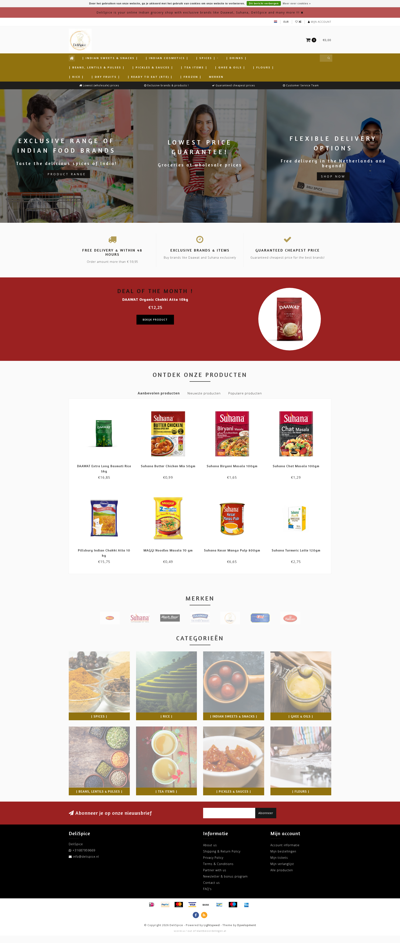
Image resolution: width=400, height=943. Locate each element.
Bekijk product (155, 319)
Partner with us (214, 870)
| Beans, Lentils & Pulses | (97, 67)
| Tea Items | (194, 67)
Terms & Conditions (218, 864)
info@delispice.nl (86, 857)
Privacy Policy (213, 858)
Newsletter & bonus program (225, 876)
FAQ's (207, 889)
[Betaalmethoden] (151, 904)
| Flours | (263, 67)
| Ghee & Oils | (230, 67)
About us (210, 845)
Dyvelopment (246, 925)
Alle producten (281, 870)
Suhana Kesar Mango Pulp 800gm (232, 550)
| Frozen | (191, 77)
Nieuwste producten (204, 393)
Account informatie (285, 845)
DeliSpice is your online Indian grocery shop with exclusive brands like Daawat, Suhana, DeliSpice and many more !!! (198, 12)
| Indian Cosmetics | (167, 58)
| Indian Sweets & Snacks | (110, 58)
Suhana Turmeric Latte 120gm (296, 550)
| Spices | (206, 58)
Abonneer (265, 813)
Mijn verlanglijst (282, 864)
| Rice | (76, 77)
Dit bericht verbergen (264, 3)
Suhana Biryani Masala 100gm (232, 466)
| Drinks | (236, 58)
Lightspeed (212, 925)
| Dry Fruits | (105, 77)
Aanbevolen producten (159, 393)
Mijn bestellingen (283, 851)
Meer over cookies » (297, 3)
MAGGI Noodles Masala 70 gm (168, 550)
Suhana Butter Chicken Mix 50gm (168, 466)
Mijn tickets (279, 858)
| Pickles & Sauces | (152, 67)
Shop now (333, 176)
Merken (216, 77)
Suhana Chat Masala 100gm (296, 466)
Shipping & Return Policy (221, 851)
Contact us (211, 883)
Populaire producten (245, 393)
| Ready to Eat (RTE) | (150, 77)
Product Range (67, 174)
